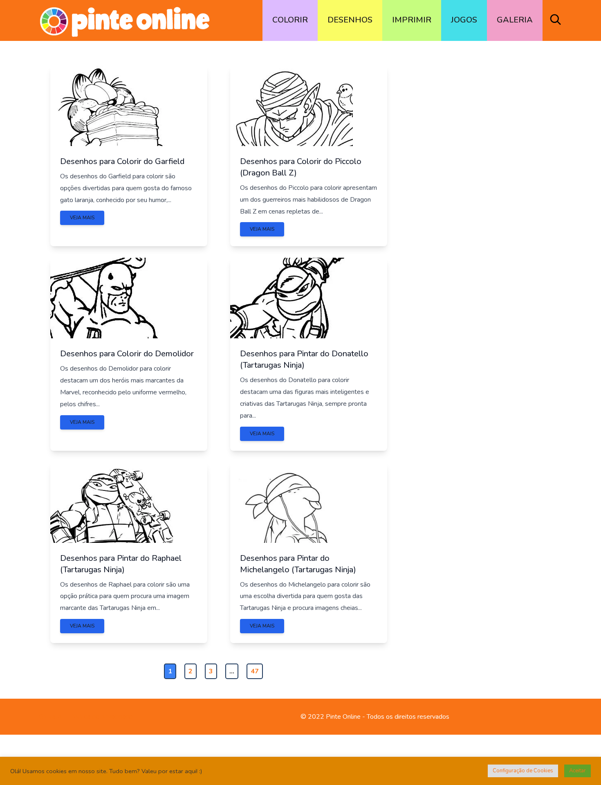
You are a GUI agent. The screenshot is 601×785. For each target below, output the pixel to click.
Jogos (464, 19)
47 (255, 671)
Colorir (290, 19)
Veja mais (82, 217)
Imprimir (411, 19)
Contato (50, 716)
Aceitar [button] (577, 770)
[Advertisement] (475, 183)
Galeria (515, 19)
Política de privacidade (101, 716)
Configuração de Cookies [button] (523, 770)
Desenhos (349, 19)
